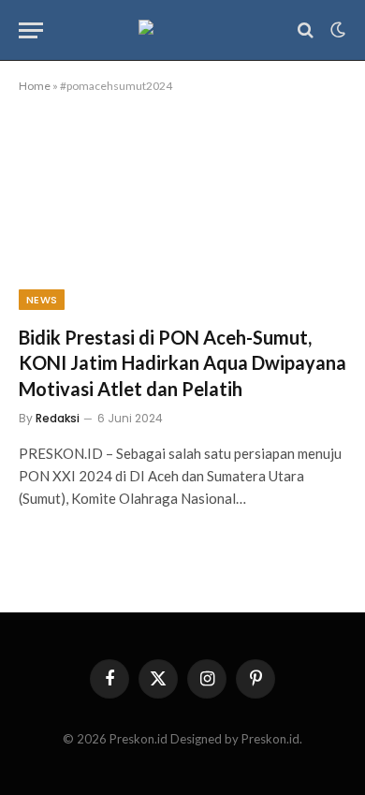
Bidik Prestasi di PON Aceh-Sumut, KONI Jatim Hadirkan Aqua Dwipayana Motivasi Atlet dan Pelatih (182, 362)
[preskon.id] (183, 30)
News (41, 299)
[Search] (305, 30)
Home (35, 86)
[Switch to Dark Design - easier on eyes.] (336, 30)
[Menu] (31, 30)
